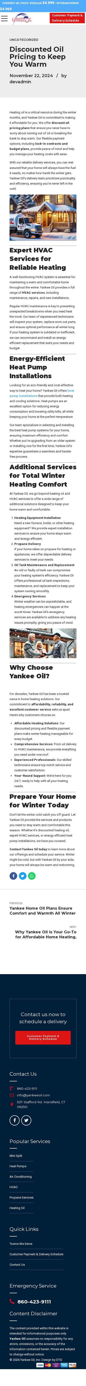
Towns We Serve (21, 1244)
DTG (59, 1360)
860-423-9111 (27, 1088)
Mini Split (16, 1156)
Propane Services (21, 1197)
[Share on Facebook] (13, 876)
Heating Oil (17, 1208)
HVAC (14, 1187)
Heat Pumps (18, 1166)
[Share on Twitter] (23, 876)
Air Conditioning (21, 1176)
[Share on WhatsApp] (32, 876)
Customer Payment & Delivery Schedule (36, 1254)
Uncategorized (24, 40)
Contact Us (17, 1264)
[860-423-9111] (12, 1088)
